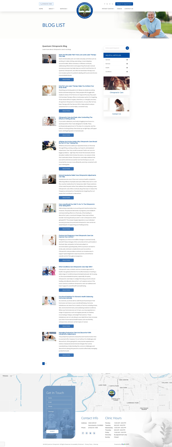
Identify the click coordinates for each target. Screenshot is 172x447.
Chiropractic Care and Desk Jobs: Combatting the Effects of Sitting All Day (75, 118)
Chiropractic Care (116, 92)
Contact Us (129, 8)
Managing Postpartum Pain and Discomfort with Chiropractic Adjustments (75, 333)
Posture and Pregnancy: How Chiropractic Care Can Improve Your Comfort (76, 236)
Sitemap (95, 444)
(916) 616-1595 (47, 4)
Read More (66, 79)
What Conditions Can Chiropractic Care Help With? (75, 267)
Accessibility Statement (77, 444)
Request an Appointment (124, 4)
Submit (52, 431)
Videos (119, 8)
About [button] (51, 8)
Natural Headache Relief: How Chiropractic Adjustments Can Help (77, 176)
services (108, 63)
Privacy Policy (88, 444)
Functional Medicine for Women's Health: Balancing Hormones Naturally (76, 297)
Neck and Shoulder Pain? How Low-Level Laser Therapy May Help (77, 55)
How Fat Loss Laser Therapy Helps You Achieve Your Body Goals (76, 86)
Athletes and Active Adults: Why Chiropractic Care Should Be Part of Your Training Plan (78, 142)
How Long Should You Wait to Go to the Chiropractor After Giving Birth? (77, 204)
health (107, 67)
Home (41, 8)
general (108, 59)
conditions (108, 71)
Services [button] (63, 8)
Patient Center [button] (107, 8)
